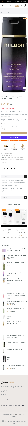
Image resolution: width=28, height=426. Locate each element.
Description (5, 176)
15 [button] (20, 237)
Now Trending (9, 159)
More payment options (14, 140)
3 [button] (4, 237)
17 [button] (23, 237)
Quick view (12, 210)
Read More (4, 123)
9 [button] (12, 237)
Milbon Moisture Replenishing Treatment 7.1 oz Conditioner (7, 231)
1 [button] (1, 237)
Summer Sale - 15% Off (19, 161)
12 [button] (16, 237)
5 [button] (7, 237)
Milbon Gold (8, 153)
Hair (18, 157)
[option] (7, 222)
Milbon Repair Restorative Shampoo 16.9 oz (21, 230)
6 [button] (8, 237)
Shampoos (3, 161)
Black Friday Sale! (10, 10)
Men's (21, 157)
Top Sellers (4, 162)
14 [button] (19, 237)
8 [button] (11, 237)
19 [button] (26, 237)
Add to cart (7, 226)
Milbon (3, 159)
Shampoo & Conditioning (19, 159)
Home (2, 10)
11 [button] (15, 237)
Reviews (5, 197)
